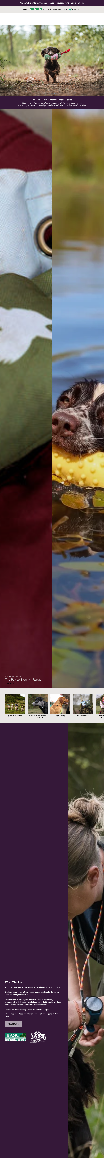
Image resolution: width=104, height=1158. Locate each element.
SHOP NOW (9, 683)
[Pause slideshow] (46, 93)
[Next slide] (100, 60)
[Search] (8, 19)
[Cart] (101, 19)
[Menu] (3, 19)
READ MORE (13, 1024)
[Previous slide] (4, 60)
